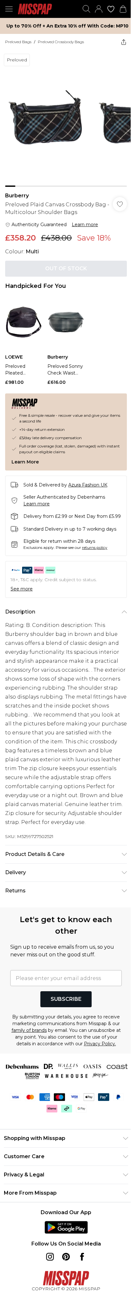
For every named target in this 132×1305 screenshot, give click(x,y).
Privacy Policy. (100, 1044)
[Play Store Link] (66, 1227)
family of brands (29, 1030)
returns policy (94, 547)
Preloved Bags (18, 41)
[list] (66, 118)
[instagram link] (50, 1257)
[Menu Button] (9, 9)
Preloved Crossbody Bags (61, 41)
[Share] (123, 42)
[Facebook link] (82, 1257)
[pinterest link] (66, 1257)
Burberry (17, 196)
